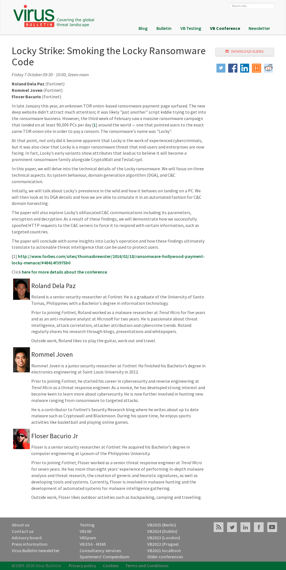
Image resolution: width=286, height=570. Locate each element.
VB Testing (190, 28)
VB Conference (225, 28)
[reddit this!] (269, 68)
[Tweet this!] (221, 68)
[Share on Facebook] (233, 68)
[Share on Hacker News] (257, 68)
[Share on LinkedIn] (245, 68)
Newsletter (259, 28)
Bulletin (163, 28)
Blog (143, 28)
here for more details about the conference (64, 272)
